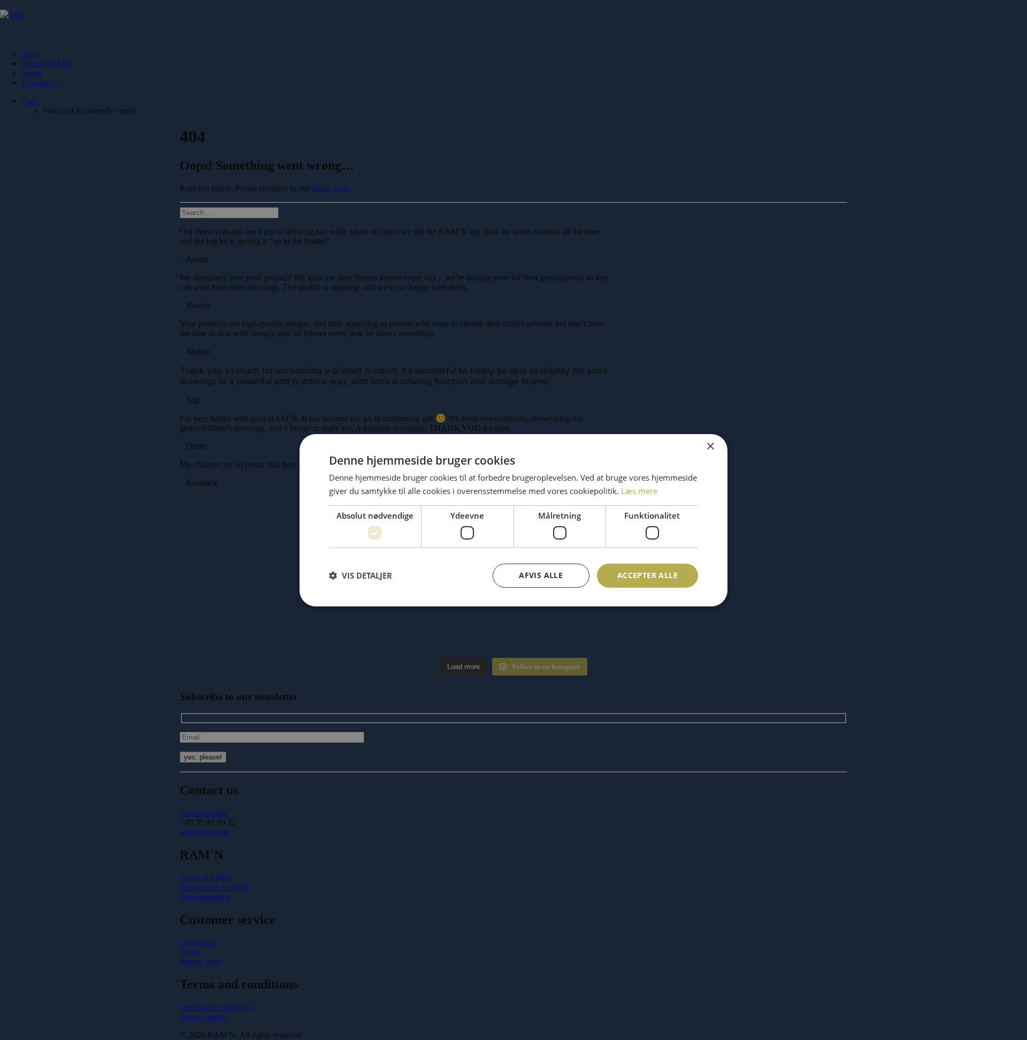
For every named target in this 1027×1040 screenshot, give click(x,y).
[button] (360, 575)
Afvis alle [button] (541, 575)
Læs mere (639, 490)
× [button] (710, 446)
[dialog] (513, 520)
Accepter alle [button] (647, 575)
